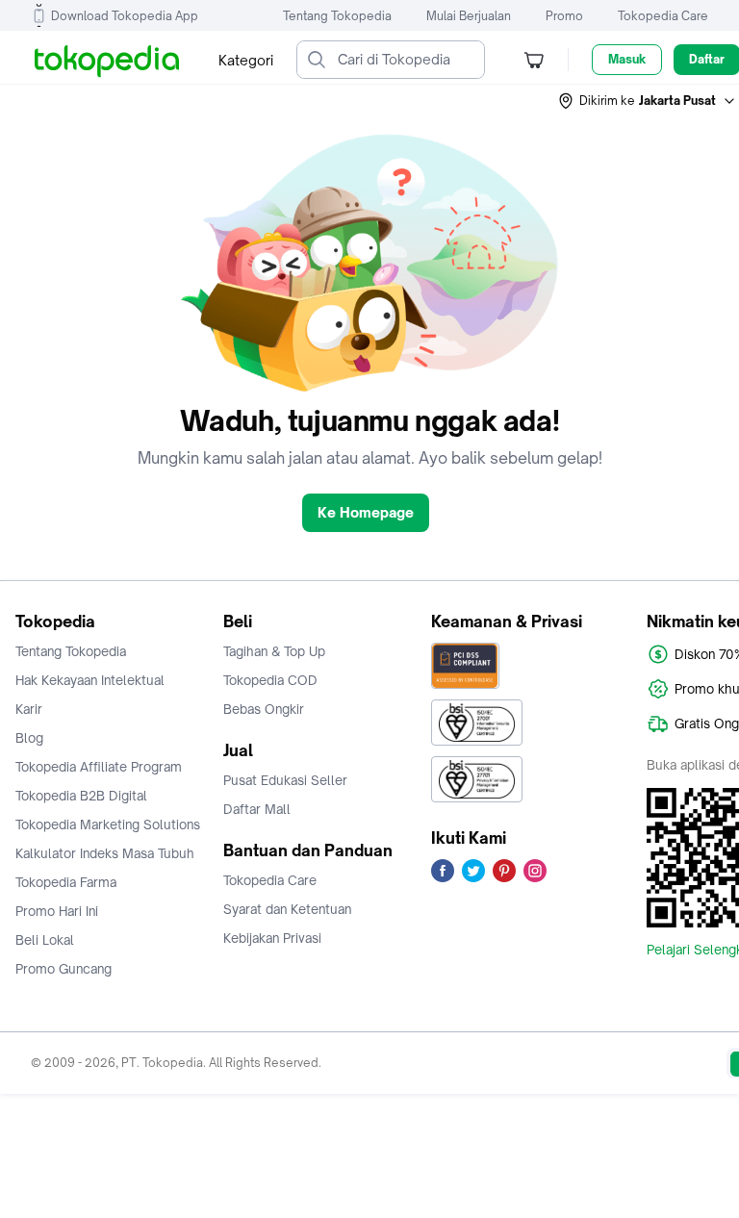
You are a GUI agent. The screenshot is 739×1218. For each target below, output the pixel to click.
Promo (564, 16)
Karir (28, 709)
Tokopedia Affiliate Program (98, 766)
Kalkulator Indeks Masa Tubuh (104, 853)
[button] (647, 101)
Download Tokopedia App (124, 16)
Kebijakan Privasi (272, 938)
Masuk (627, 59)
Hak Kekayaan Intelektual (90, 680)
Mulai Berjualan (468, 16)
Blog (29, 738)
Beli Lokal (44, 940)
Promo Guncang (63, 969)
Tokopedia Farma (65, 882)
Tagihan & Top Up (274, 651)
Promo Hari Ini (56, 911)
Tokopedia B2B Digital (81, 795)
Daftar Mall (257, 809)
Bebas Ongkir (263, 709)
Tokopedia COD (270, 680)
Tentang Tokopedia (337, 16)
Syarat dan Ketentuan (287, 909)
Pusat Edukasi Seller (285, 780)
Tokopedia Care (663, 16)
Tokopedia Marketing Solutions (107, 824)
